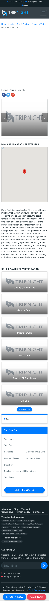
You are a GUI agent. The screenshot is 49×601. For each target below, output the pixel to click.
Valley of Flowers (9, 521)
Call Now (36, 596)
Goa (18, 24)
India (12, 24)
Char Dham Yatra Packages (12, 541)
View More (24, 409)
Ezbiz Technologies (37, 590)
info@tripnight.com (34, 2)
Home (4, 24)
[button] (24, 171)
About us (6, 509)
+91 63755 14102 (15, 2)
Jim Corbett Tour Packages (32, 524)
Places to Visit (37, 24)
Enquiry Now (14, 596)
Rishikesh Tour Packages (30, 527)
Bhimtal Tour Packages (26, 521)
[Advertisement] (24, 60)
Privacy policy (23, 511)
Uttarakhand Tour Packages (12, 530)
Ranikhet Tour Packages (11, 524)
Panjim (26, 24)
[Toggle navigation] (43, 12)
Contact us (39, 511)
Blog (16, 509)
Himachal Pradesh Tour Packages (14, 534)
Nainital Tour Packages (11, 527)
